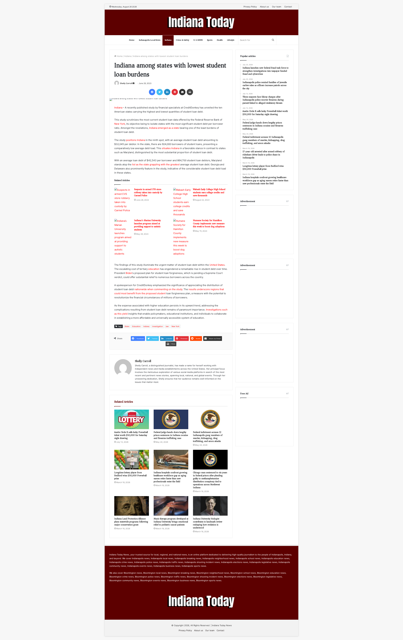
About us (264, 6)
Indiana (168, 40)
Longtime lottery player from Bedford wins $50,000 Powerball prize (130, 476)
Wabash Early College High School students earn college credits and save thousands (209, 192)
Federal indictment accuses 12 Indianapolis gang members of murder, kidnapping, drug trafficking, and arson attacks (207, 436)
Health (220, 40)
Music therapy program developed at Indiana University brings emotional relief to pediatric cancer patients (171, 522)
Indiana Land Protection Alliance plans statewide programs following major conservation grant (131, 522)
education (153, 268)
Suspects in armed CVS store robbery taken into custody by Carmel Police (148, 192)
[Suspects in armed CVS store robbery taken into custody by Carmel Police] (123, 200)
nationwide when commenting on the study (158, 289)
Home (131, 40)
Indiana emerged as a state (164, 127)
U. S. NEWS (198, 40)
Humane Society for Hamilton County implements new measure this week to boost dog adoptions (209, 223)
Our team (276, 6)
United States (217, 264)
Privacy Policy (250, 6)
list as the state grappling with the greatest (156, 164)
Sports (209, 40)
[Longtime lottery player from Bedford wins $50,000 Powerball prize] (131, 459)
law (167, 326)
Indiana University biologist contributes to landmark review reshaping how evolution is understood (207, 523)
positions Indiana (135, 140)
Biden (129, 273)
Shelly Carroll (126, 83)
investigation (157, 326)
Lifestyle (230, 40)
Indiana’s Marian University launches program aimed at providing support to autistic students (147, 225)
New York (119, 123)
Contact (288, 6)
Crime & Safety (182, 40)
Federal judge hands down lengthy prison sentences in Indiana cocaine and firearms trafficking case (171, 435)
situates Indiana (170, 148)
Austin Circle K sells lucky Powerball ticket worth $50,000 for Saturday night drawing (131, 435)
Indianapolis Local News (149, 40)
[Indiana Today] (201, 22)
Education (136, 326)
